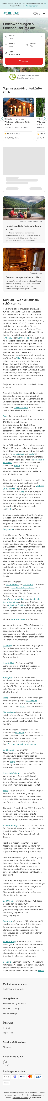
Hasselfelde (31, 700)
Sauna (22, 706)
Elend (5, 697)
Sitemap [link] (7, 1047)
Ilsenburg (7, 645)
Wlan (18, 358)
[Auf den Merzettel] (31, 100)
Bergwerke (8, 529)
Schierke (7, 961)
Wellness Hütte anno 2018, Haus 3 (17, 123)
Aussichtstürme (21, 407)
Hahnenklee (8, 663)
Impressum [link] (8, 1032)
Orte (22, 491)
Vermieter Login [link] (10, 1013)
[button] (24, 53)
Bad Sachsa (8, 750)
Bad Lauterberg (10, 825)
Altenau (8, 337)
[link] (24, 61)
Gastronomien (12, 584)
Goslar (32, 454)
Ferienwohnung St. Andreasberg (22, 744)
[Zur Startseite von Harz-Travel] (11, 13)
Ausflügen (19, 732)
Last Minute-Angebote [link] (13, 989)
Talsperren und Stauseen (23, 587)
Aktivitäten (28, 584)
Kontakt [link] (6, 1027)
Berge (12, 761)
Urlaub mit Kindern (16, 605)
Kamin (41, 970)
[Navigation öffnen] (44, 13)
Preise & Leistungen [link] (12, 1008)
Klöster (17, 465)
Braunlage (7, 921)
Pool (8, 509)
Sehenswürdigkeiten (17, 599)
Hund (10, 607)
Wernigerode (23, 337)
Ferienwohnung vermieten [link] (15, 1003)
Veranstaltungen (18, 619)
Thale (5, 790)
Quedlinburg (18, 454)
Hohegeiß (7, 677)
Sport (5, 416)
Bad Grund (8, 901)
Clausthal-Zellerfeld (12, 773)
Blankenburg (9, 712)
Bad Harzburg (9, 941)
